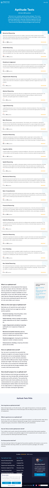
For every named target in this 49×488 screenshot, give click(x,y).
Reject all (16, 482)
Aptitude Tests (20, 460)
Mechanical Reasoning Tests (7, 472)
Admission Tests (20, 465)
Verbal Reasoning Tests (6, 463)
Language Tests (20, 463)
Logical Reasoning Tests (6, 470)
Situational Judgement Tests (7, 468)
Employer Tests (20, 470)
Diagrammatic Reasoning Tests (8, 465)
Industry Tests (20, 472)
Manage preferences (11, 485)
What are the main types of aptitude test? (41, 291)
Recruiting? (29, 485)
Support (25, 485)
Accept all (7, 482)
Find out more (40, 474)
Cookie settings (44, 485)
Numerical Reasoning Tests (7, 460)
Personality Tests (20, 468)
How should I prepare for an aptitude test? (40, 297)
